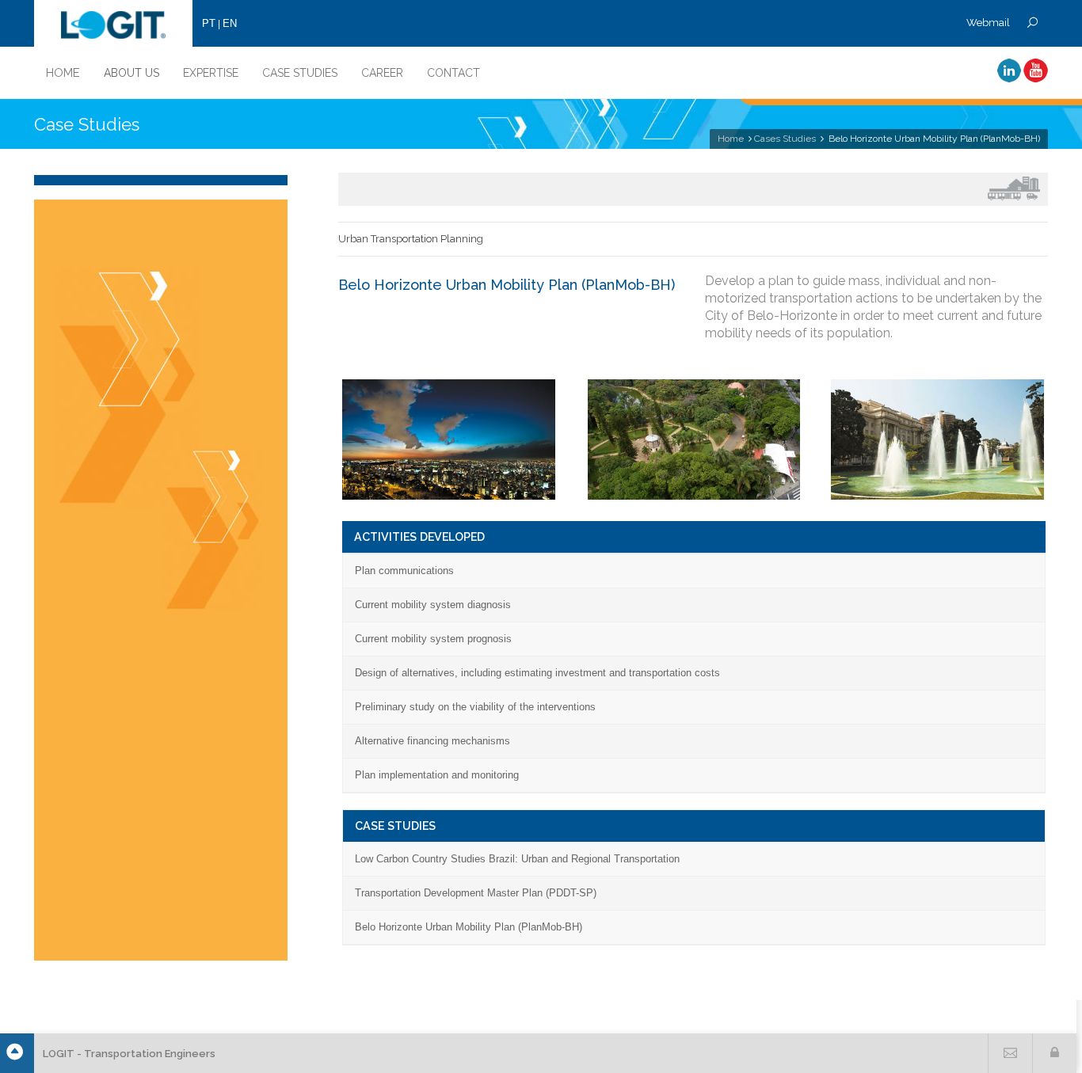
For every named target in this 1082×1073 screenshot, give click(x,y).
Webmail (988, 23)
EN (230, 23)
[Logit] (113, 23)
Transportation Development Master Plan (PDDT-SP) (475, 893)
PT (208, 23)
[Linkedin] (1009, 79)
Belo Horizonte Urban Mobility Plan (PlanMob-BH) (468, 927)
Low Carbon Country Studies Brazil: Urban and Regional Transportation (517, 859)
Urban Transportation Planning (410, 239)
